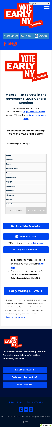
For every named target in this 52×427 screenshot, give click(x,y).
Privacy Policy (15, 402)
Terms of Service (35, 402)
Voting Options (11, 36)
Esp (13, 267)
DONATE (43, 36)
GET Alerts (26, 36)
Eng (41, 263)
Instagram (31, 409)
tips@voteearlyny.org (15, 317)
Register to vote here (34, 112)
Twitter (26, 409)
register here (37, 243)
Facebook (21, 409)
